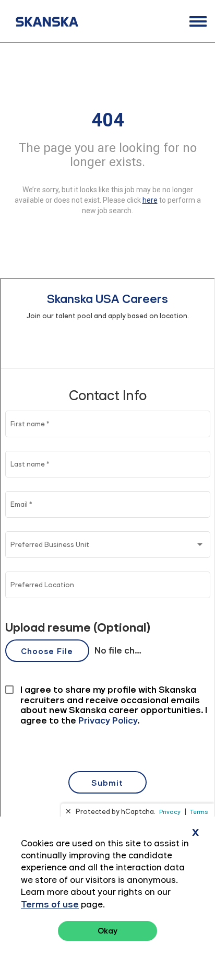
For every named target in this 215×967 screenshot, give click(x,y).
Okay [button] (107, 931)
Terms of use (50, 904)
